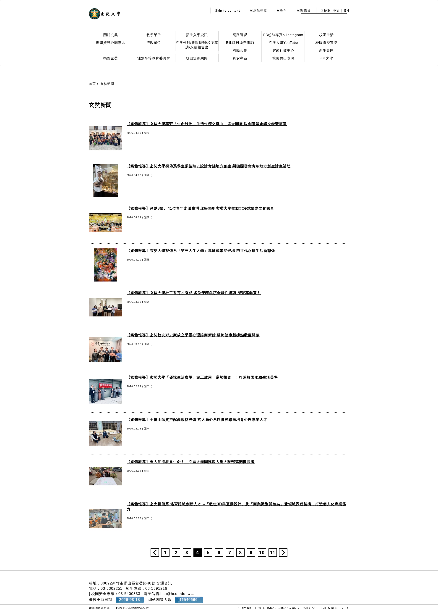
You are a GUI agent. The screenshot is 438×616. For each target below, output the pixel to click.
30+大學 (326, 58)
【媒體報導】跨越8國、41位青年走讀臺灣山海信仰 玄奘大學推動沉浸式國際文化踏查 (200, 208)
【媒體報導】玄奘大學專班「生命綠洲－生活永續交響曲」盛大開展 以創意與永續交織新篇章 (207, 124)
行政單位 (153, 43)
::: (203, 10)
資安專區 (240, 58)
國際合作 (240, 50)
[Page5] (283, 552)
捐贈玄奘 (110, 58)
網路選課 (240, 35)
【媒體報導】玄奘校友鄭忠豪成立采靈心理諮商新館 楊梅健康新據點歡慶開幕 (193, 335)
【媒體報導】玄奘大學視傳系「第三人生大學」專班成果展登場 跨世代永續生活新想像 (201, 251)
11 (272, 552)
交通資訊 (164, 583)
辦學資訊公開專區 (110, 43)
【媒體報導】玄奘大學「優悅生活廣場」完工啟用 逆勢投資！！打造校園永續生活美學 (202, 377)
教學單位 (153, 35)
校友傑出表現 (283, 58)
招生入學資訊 (197, 35)
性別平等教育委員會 (153, 58)
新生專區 (326, 50)
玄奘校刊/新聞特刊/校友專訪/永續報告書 (197, 45)
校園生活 (326, 35)
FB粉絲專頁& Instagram (283, 35)
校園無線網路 (197, 58)
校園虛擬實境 (326, 43)
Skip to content (227, 10)
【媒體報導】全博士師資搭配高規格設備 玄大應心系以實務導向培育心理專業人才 (197, 419)
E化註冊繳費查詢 (240, 43)
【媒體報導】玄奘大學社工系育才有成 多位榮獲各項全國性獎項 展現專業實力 (194, 293)
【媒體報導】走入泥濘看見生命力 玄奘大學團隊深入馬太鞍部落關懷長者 (191, 462)
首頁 (92, 84)
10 (262, 552)
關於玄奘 (110, 35)
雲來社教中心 (283, 50)
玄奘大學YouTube (283, 43)
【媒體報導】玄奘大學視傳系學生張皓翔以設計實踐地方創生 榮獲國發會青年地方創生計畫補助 (209, 166)
